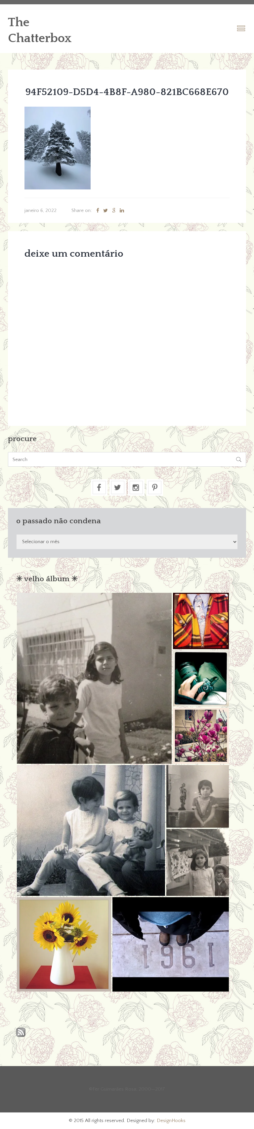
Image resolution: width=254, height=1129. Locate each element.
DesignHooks (171, 1120)
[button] (94, 678)
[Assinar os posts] (20, 1033)
